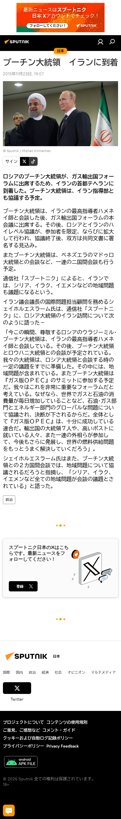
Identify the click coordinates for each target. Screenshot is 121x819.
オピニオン (76, 672)
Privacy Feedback (62, 746)
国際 (6, 672)
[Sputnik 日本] (17, 44)
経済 (45, 672)
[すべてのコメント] (9, 810)
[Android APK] (21, 762)
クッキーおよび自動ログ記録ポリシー (38, 738)
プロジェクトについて (23, 722)
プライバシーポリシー (23, 746)
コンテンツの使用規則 (67, 722)
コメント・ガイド (58, 730)
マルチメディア (103, 672)
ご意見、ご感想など (21, 730)
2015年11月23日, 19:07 (23, 73)
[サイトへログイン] (100, 41)
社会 (58, 672)
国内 (19, 672)
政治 (9, 499)
